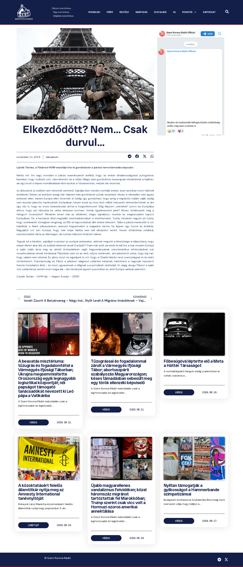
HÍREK (110, 12)
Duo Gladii (160, 12)
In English (94, 12)
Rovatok (187, 12)
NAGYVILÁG (141, 12)
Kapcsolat (209, 12)
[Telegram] (219, 559)
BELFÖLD (124, 12)
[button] (129, 156)
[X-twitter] (226, 559)
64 (174, 12)
